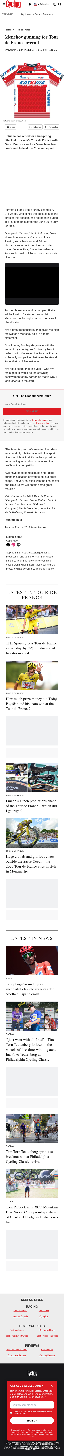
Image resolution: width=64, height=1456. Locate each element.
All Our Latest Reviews (17, 1349)
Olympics (43, 1316)
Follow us (37, 127)
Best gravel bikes (47, 1330)
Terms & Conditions (29, 1434)
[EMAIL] (19, 545)
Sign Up (32, 1420)
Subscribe (44, 4)
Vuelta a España (20, 1316)
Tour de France (23, 30)
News (54, 50)
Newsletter (53, 127)
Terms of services (40, 420)
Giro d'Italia (44, 1310)
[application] (32, 282)
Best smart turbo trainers (17, 1336)
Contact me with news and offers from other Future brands (33, 1413)
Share (12, 127)
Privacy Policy (42, 1432)
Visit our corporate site (44, 1444)
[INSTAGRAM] (14, 545)
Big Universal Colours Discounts (37, 14)
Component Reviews (17, 1355)
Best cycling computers (47, 1336)
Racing (8, 30)
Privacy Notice (42, 423)
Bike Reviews (47, 1349)
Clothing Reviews (47, 1355)
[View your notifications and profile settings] (30, 4)
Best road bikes (17, 1330)
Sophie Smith (15, 50)
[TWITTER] (8, 545)
